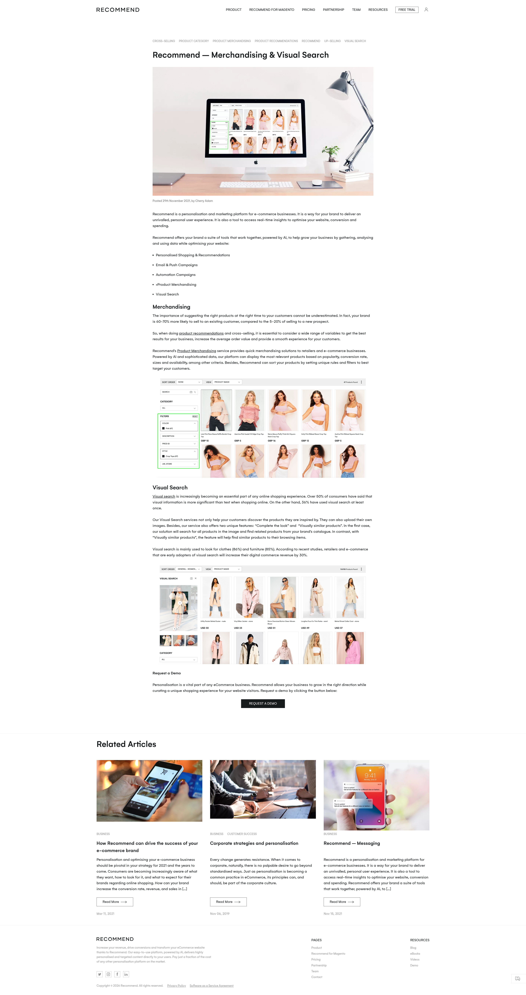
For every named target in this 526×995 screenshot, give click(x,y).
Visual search (164, 496)
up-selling (332, 41)
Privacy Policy (176, 985)
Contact (316, 977)
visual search (355, 41)
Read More (111, 901)
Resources (378, 9)
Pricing (308, 9)
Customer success (242, 834)
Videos (414, 959)
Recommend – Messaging (352, 843)
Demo (414, 965)
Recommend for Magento (271, 9)
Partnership (333, 9)
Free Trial (406, 9)
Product (233, 9)
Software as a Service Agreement (212, 985)
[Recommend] (118, 10)
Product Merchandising (196, 350)
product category (194, 41)
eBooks (415, 953)
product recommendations (276, 41)
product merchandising (232, 41)
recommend (311, 41)
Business (103, 834)
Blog (413, 947)
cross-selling (164, 41)
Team (356, 9)
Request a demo (263, 703)
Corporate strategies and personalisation (254, 843)
